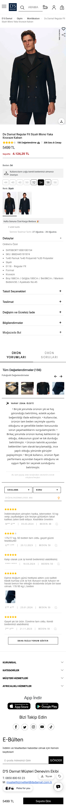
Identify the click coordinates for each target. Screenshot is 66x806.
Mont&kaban (33, 18)
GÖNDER (56, 760)
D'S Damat (7, 18)
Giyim (20, 18)
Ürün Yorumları (16, 355)
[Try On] (61, 121)
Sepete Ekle (43, 801)
